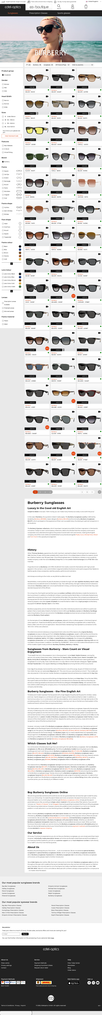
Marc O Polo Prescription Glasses (13, 912)
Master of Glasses (42, 804)
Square (6, 171)
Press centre (5, 963)
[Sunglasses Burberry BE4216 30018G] (89, 156)
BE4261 (49, 775)
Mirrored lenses (9, 311)
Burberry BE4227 (62, 730)
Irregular (6, 194)
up (99, 1005)
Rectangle (7, 181)
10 (87, 492)
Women (6, 84)
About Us (4, 960)
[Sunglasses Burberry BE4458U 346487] (89, 366)
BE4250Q (54, 757)
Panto (6, 188)
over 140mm (10, 126)
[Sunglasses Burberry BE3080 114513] (37, 208)
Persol (96, 534)
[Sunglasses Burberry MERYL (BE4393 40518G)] (89, 419)
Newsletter (71, 965)
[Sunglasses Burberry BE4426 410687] (37, 471)
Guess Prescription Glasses (60, 908)
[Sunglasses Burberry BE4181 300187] (37, 261)
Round (6, 184)
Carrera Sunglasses (8, 893)
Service (37, 960)
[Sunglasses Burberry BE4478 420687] (89, 314)
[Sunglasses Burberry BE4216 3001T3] (89, 103)
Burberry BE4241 (74, 730)
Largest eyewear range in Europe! (16, 1)
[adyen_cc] (2, 982)
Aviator (6, 178)
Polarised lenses (9, 308)
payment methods (79, 826)
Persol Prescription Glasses (60, 905)
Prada (78, 534)
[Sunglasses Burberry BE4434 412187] (37, 392)
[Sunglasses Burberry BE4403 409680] (37, 366)
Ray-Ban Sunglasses (9, 886)
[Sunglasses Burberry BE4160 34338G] (89, 208)
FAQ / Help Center (74, 963)
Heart (6, 223)
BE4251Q (51, 755)
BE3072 (85, 757)
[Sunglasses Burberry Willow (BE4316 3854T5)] (37, 103)
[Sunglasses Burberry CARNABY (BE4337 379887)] (89, 287)
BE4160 (34, 769)
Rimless (6, 214)
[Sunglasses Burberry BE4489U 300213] (37, 340)
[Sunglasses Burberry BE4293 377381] (63, 208)
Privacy (17, 1005)
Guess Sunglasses (54, 891)
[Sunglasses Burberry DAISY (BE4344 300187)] (37, 287)
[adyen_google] (23, 982)
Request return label (41, 968)
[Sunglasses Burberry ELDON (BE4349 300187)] (89, 261)
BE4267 (44, 767)
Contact (3, 968)
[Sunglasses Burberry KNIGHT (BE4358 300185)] (37, 130)
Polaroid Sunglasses (8, 895)
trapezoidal (7, 237)
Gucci (82, 534)
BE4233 (40, 769)
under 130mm (10, 116)
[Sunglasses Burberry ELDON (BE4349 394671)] (37, 156)
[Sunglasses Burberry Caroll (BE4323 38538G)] (37, 182)
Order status (72, 970)
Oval (5, 198)
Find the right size (11, 136)
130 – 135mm (10, 120)
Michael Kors (88, 534)
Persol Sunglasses (8, 891)
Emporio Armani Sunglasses (57, 886)
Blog (69, 968)
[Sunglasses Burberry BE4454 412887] (89, 392)
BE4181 (48, 757)
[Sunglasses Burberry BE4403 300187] (63, 130)
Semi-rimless (8, 211)
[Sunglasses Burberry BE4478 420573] (37, 445)
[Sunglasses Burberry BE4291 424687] (63, 445)
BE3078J (77, 771)
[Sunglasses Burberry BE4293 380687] (37, 314)
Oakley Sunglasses (8, 888)
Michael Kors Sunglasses (56, 888)
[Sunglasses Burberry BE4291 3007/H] (63, 182)
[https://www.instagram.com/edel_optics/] (93, 983)
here (52, 938)
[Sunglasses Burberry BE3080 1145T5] (89, 235)
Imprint (23, 1005)
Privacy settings (6, 965)
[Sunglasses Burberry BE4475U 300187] (63, 314)
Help (69, 960)
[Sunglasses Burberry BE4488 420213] (63, 392)
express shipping (46, 828)
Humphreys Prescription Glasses (13, 910)
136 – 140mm (10, 123)
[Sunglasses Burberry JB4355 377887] (89, 445)
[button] (13, 7)
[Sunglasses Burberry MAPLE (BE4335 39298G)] (63, 235)
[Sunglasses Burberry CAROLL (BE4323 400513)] (89, 130)
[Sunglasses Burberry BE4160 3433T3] (63, 340)
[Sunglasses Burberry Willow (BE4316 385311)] (63, 156)
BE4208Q (77, 755)
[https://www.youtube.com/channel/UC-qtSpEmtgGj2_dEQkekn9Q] (97, 983)
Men (5, 87)
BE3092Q (79, 757)
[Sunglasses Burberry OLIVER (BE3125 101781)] (63, 419)
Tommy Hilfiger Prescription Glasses (63, 912)
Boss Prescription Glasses (59, 910)
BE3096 (71, 753)
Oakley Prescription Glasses (11, 908)
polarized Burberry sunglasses (58, 818)
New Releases (8, 145)
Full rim (6, 207)
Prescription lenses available (10, 303)
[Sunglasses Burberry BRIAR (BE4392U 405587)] (89, 340)
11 (92, 492)
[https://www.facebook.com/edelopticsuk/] (89, 983)
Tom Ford (33, 537)
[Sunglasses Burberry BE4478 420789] (89, 77)
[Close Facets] (11, 65)
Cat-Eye (6, 174)
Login (72, 8)
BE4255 (44, 775)
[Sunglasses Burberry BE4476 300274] (63, 261)
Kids (5, 91)
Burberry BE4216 (62, 519)
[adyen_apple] (18, 982)
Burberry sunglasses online (70, 800)
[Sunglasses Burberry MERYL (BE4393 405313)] (37, 235)
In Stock (6, 149)
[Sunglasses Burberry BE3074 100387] (63, 366)
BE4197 (35, 753)
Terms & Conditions (7, 1005)
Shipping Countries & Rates (43, 965)
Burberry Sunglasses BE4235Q (62, 739)
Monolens (7, 191)
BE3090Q (65, 753)
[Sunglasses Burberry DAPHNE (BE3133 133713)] (89, 182)
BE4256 (79, 751)
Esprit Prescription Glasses (60, 915)
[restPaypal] (13, 982)
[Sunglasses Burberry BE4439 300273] (89, 471)
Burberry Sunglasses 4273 (88, 737)
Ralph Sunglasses (54, 893)
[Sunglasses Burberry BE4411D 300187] (63, 471)
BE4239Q (31, 771)
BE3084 (47, 759)
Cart (86, 8)
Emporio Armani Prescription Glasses (14, 915)
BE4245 (41, 753)
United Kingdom (93, 1)
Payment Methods (40, 963)
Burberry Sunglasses (55, 895)
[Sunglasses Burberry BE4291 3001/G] (63, 103)
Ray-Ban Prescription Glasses (11, 905)
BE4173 (74, 751)
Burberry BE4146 (85, 730)
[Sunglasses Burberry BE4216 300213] (37, 77)
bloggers (56, 804)
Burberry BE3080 (40, 519)
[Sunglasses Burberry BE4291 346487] (63, 77)
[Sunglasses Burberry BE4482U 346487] (37, 419)
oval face (7, 227)
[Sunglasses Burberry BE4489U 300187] (63, 287)
